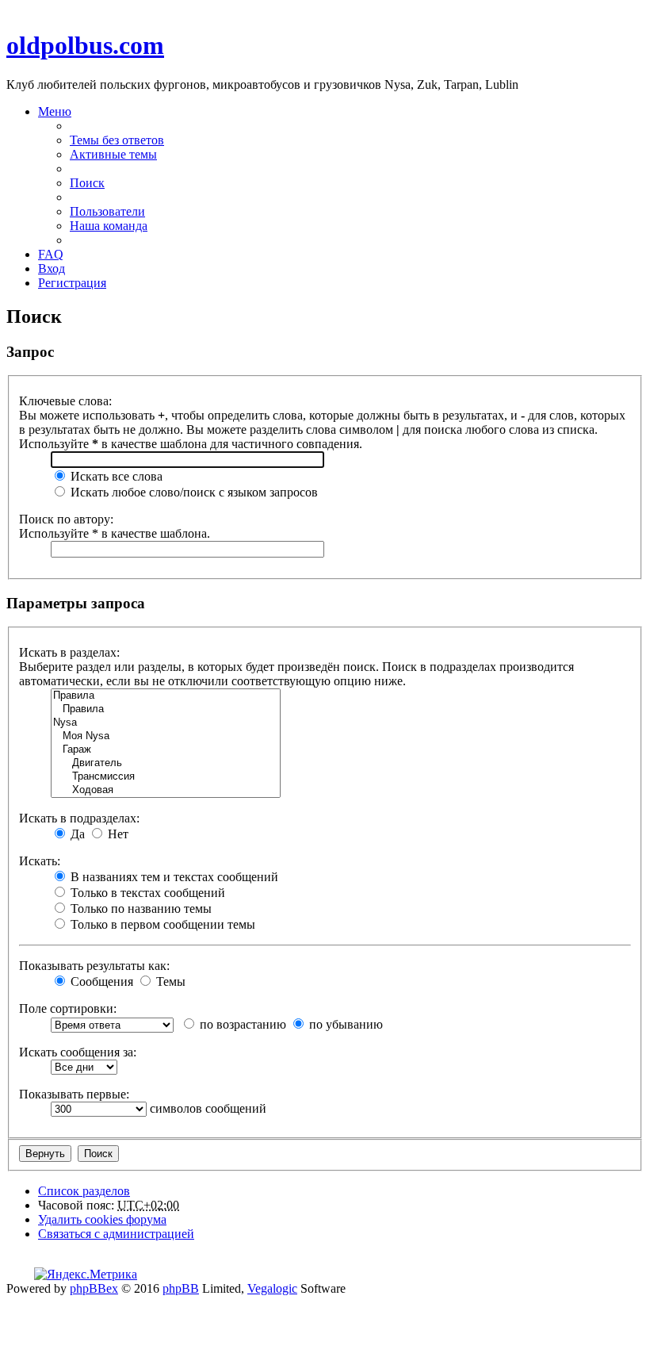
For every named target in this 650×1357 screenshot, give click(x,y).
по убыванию (344, 1024)
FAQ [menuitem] (50, 254)
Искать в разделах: (69, 652)
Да (76, 834)
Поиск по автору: (66, 519)
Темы (169, 981)
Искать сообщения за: (77, 1052)
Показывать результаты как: (94, 965)
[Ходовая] (166, 790)
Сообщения (100, 981)
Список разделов (84, 1191)
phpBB (180, 1288)
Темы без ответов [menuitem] (117, 140)
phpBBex (94, 1288)
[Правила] (166, 696)
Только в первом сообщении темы (161, 924)
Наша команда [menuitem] (108, 225)
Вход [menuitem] (51, 268)
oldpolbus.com (85, 45)
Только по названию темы (139, 908)
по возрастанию (241, 1024)
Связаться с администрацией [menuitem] (116, 1233)
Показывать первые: (74, 1094)
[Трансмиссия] (166, 777)
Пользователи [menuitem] (107, 211)
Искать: (39, 861)
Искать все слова (114, 476)
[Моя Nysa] (166, 736)
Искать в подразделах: (79, 818)
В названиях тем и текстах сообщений (172, 877)
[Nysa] (166, 723)
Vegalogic (272, 1288)
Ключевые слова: (65, 401)
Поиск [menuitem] (87, 183)
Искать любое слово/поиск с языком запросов (192, 492)
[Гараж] (166, 750)
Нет (116, 834)
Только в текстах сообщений (146, 892)
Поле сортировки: (68, 1008)
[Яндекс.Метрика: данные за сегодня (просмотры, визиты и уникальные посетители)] (85, 1274)
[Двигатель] (166, 763)
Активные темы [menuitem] (113, 154)
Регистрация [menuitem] (72, 282)
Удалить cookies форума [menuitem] (102, 1219)
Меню (54, 111)
